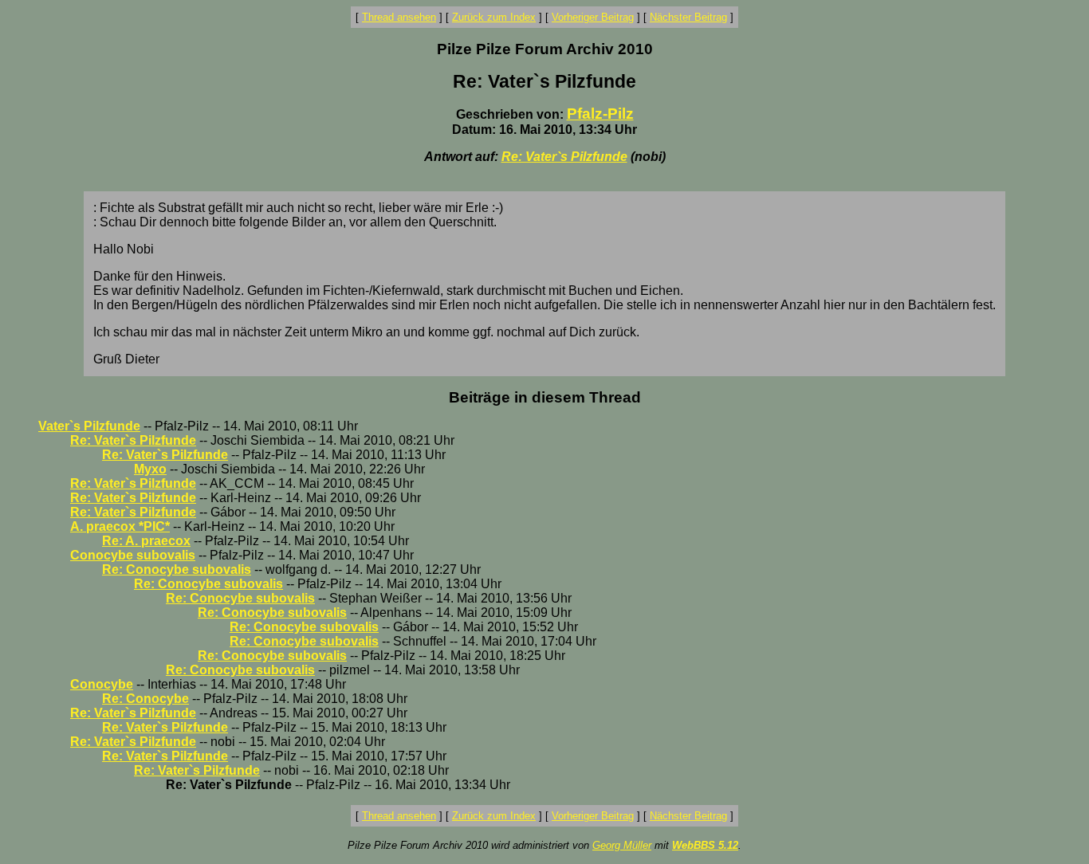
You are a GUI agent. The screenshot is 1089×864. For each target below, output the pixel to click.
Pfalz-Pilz (600, 113)
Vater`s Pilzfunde (89, 426)
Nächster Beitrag (688, 17)
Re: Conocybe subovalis (176, 569)
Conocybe (101, 684)
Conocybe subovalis (132, 555)
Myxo (150, 469)
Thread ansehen (399, 17)
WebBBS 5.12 (705, 845)
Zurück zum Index (494, 17)
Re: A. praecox (146, 541)
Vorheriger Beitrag (593, 17)
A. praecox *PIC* (120, 526)
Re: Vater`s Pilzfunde (564, 156)
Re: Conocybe (145, 698)
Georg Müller (621, 845)
